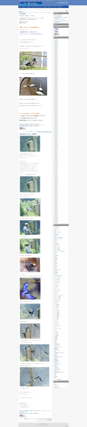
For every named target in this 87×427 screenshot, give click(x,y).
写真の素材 (47, 131)
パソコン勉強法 (57, 314)
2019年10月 (56, 130)
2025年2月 (56, 40)
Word (55, 264)
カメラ (36, 131)
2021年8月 (56, 99)
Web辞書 (56, 259)
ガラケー (56, 283)
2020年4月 (56, 121)
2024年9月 (56, 47)
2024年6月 (56, 51)
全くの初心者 (39, 418)
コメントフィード (57, 385)
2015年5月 (56, 204)
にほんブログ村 (21, 412)
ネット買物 (56, 306)
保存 (55, 341)
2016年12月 (56, 177)
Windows (56, 263)
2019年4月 (56, 138)
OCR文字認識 (57, 244)
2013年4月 (56, 221)
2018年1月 (56, 159)
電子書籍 (56, 376)
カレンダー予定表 (57, 282)
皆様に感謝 (56, 370)
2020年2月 (56, 124)
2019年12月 (56, 127)
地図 (55, 351)
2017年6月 (56, 169)
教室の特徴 (56, 359)
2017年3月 (56, 173)
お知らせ (56, 271)
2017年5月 (56, 170)
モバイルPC (56, 331)
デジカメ (42, 131)
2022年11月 (56, 78)
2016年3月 (56, 190)
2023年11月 (56, 61)
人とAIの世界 (57, 335)
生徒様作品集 (26, 418)
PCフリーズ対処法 (57, 249)
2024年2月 (56, 57)
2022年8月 (56, 82)
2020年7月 (56, 117)
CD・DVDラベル (57, 226)
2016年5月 (56, 187)
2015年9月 (56, 198)
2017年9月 (56, 165)
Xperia (55, 267)
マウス (56, 327)
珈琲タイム (56, 366)
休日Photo (30, 131)
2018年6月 (56, 152)
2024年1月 (56, 58)
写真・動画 (56, 345)
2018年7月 (56, 151)
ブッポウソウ (35, 418)
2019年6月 (56, 135)
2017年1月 (56, 176)
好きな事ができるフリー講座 (59, 352)
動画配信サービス (57, 349)
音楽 (55, 377)
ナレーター (56, 303)
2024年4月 (56, 54)
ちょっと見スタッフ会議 (58, 275)
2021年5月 (56, 103)
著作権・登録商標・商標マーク (59, 372)
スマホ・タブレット (58, 290)
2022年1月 (56, 92)
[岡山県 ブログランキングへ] (22, 128)
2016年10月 (56, 180)
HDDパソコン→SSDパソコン (59, 238)
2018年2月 (56, 158)
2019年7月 (56, 134)
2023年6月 (56, 68)
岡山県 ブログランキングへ (23, 129)
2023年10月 (56, 62)
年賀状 (56, 355)
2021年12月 (56, 93)
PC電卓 (56, 252)
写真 (44, 131)
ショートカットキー (58, 289)
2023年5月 (56, 69)
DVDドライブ (57, 229)
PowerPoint (56, 255)
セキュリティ (57, 292)
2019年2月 (56, 141)
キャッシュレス (57, 285)
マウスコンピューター (58, 328)
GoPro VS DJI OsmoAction (59, 237)
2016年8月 (56, 183)
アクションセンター (58, 278)
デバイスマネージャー (58, 300)
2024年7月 (56, 50)
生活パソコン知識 (57, 369)
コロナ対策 (56, 286)
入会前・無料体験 (57, 344)
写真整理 (44, 418)
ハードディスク (57, 307)
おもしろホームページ (58, 269)
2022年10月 (56, 79)
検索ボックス (57, 365)
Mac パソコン (57, 242)
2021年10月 (56, 96)
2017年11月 (56, 162)
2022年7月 (56, 83)
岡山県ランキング (56, 35)
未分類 (56, 362)
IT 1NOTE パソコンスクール (30, 3)
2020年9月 (56, 114)
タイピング (56, 293)
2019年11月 (56, 128)
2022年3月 (56, 89)
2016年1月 (56, 193)
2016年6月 (56, 186)
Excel (55, 230)
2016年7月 (56, 184)
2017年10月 (56, 163)
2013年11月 (56, 215)
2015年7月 (56, 201)
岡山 (47, 418)
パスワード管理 (57, 310)
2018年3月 (56, 156)
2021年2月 (56, 107)
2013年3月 (56, 222)
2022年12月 (56, 76)
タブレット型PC (57, 299)
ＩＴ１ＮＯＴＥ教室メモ (58, 379)
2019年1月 (56, 142)
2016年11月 (56, 179)
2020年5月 (56, 120)
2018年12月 (56, 144)
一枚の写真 (56, 334)
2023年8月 (56, 65)
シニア (32, 418)
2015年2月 (56, 208)
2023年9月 (56, 64)
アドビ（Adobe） (57, 279)
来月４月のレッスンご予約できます (60, 19)
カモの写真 (38, 131)
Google (56, 233)
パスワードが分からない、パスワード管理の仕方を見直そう (61, 21)
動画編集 (56, 348)
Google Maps (57, 234)
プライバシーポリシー (43, 423)
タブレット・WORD (58, 297)
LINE (55, 241)
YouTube (56, 268)
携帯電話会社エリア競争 (58, 356)
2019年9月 (56, 131)
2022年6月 (56, 85)
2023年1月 (56, 75)
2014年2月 (56, 212)
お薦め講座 (56, 272)
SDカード (56, 256)
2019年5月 (56, 137)
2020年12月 (56, 110)
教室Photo (56, 358)
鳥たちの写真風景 (22, 13)
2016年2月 (56, 191)
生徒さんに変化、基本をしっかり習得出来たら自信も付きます (61, 18)
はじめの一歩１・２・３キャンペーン (28, 31)
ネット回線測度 (57, 304)
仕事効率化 (56, 337)
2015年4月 (56, 205)
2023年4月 (56, 71)
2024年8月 (56, 48)
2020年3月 (56, 123)
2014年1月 (56, 214)
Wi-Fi (55, 260)
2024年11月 (56, 44)
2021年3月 (56, 106)
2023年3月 (56, 72)
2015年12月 (56, 194)
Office (55, 245)
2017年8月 (56, 166)
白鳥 (49, 131)
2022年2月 (56, 90)
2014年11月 (56, 211)
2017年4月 (56, 172)
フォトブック (57, 320)
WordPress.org (57, 387)
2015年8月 (56, 200)
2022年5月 (56, 86)
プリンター (56, 324)
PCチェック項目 (57, 248)
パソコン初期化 (57, 313)
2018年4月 (56, 155)
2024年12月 (56, 43)
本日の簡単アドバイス (58, 363)
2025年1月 (56, 41)
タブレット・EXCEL (58, 296)
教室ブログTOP (22, 22)
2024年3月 (56, 55)
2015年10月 (56, 197)
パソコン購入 (57, 317)
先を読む (56, 342)
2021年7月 (56, 100)
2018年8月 (56, 149)
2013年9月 (56, 218)
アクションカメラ (57, 276)
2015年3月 (56, 207)
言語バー (56, 373)
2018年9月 (56, 148)
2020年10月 (56, 113)
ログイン (67, 426)
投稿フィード (57, 384)
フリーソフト (57, 321)
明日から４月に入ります (58, 14)
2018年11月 (56, 145)
